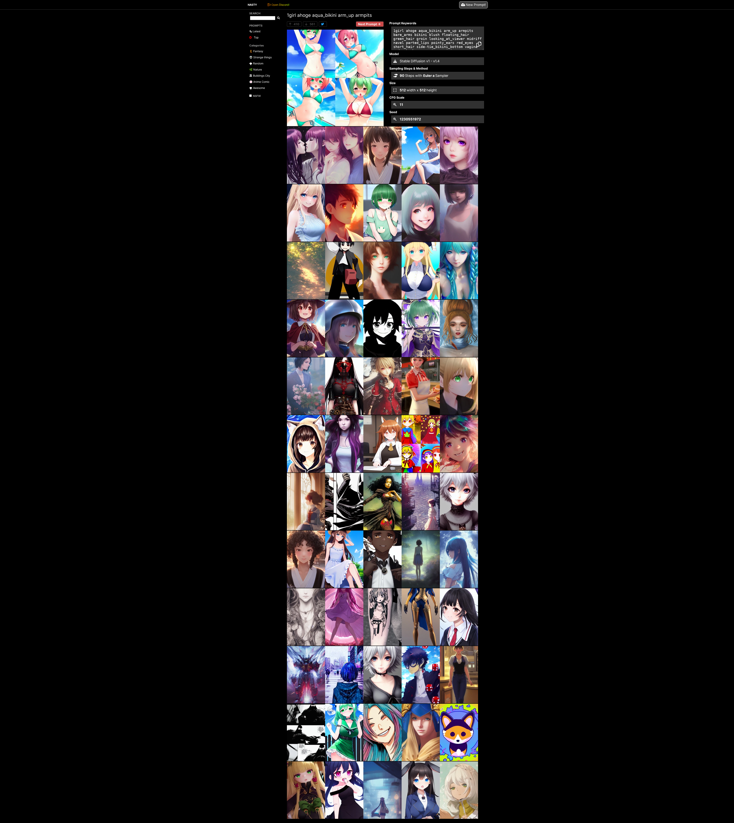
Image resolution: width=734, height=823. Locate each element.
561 (312, 24)
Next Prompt (368, 24)
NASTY (252, 4)
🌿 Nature (255, 69)
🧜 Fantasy (256, 51)
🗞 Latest (255, 31)
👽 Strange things (260, 57)
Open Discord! (280, 4)
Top (256, 37)
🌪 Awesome (257, 87)
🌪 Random (256, 63)
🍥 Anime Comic (259, 81)
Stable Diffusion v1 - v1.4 (419, 61)
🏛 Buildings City (259, 75)
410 (296, 24)
